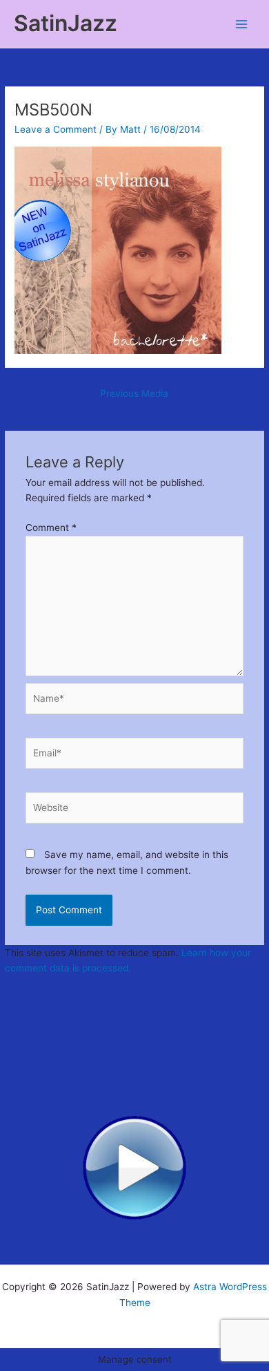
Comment (51, 527)
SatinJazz (65, 23)
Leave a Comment (55, 129)
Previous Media (134, 393)
